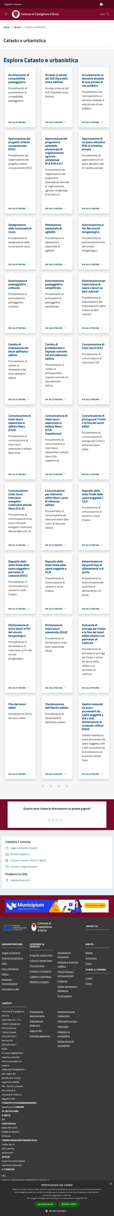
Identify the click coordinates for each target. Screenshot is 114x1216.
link (85, 1198)
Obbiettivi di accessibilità (64, 1034)
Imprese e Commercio (40, 971)
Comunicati (91, 958)
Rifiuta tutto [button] (69, 1204)
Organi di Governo (11, 953)
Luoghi (89, 978)
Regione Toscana (12, 4)
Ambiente (62, 981)
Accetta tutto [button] (45, 1204)
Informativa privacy (67, 1021)
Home (7, 27)
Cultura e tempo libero (41, 960)
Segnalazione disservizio (36, 1023)
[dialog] (57, 1198)
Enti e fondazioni (10, 969)
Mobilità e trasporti (39, 982)
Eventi (89, 983)
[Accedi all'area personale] (101, 4)
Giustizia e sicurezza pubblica (68, 964)
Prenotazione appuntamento (37, 1014)
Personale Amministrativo (10, 981)
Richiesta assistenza (40, 1036)
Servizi (17, 27)
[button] (57, 1210)
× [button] (111, 1184)
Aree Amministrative (12, 958)
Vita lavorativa (37, 966)
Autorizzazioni (65, 996)
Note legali (63, 1026)
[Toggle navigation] (6, 14)
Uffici (4, 963)
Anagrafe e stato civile (41, 955)
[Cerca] (108, 14)
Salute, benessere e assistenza (67, 988)
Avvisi (89, 963)
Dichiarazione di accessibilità (66, 1043)
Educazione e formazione (64, 955)
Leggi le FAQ (36, 1030)
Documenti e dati (10, 989)
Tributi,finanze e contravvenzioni (66, 974)
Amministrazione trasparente (66, 1014)
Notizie (89, 953)
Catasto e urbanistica (40, 976)
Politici (5, 974)
